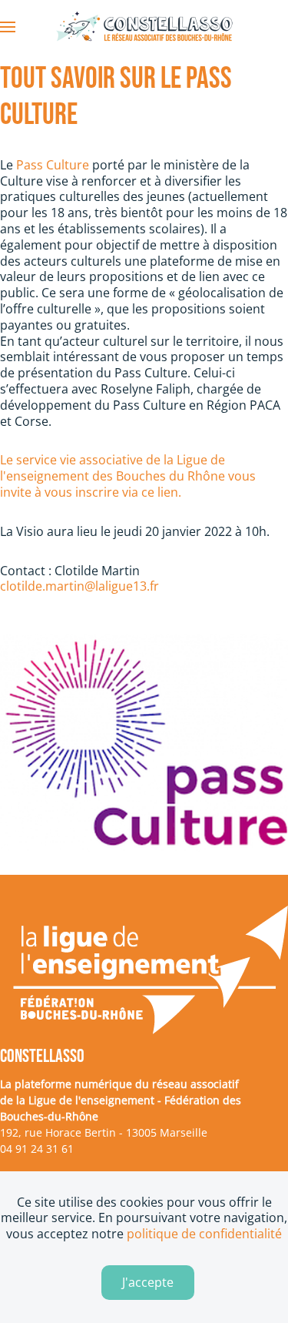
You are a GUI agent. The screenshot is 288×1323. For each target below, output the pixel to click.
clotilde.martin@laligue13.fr (79, 586)
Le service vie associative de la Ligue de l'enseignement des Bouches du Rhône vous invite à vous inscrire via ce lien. (128, 476)
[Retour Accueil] (144, 27)
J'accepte (148, 1282)
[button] (7, 27)
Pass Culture (52, 164)
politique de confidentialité (204, 1233)
